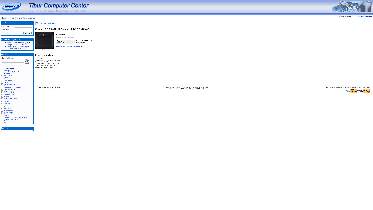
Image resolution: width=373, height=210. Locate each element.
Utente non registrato (364, 16)
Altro (5, 123)
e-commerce (20, 43)
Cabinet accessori (10, 79)
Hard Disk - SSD (9, 89)
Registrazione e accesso (17, 45)
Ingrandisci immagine (44, 50)
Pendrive (7, 107)
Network (7, 102)
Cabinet (6, 77)
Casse (6, 82)
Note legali (25, 47)
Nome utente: (6, 26)
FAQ (27, 43)
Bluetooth (7, 74)
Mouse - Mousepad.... (11, 98)
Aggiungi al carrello (67, 42)
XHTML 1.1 (360, 87)
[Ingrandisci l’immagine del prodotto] (44, 40)
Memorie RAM (9, 95)
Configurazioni (29, 18)
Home (3, 18)
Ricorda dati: (5, 33)
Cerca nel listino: (8, 58)
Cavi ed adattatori (10, 84)
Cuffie (6, 86)
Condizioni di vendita (17, 49)
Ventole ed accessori (11, 119)
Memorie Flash (9, 93)
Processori (7, 109)
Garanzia (9, 47)
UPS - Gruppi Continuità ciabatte (15, 117)
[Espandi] (2, 75)
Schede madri (8, 112)
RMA (16, 47)
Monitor (6, 96)
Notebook (7, 103)
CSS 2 (368, 87)
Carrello (18, 18)
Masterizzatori (9, 91)
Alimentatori (8, 70)
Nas (5, 100)
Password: (5, 29)
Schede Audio (8, 110)
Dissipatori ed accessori (12, 88)
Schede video (8, 114)
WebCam (7, 121)
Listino (11, 18)
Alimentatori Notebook (11, 72)
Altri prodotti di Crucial (74, 46)
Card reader (8, 81)
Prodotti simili (60, 46)
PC (5, 105)
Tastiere (6, 116)
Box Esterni (8, 75)
